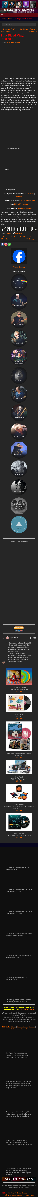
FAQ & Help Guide (9, 1027)
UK (28, 194)
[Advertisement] (19, 60)
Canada (19, 196)
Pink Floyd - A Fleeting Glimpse (17, 1193)
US (17, 691)
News (10, 19)
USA (32, 194)
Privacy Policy (22, 1027)
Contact (24, 1029)
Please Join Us (19, 267)
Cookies (32, 1027)
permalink (18, 233)
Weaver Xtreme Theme (15, 1195)
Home (4, 19)
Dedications (15, 1029)
